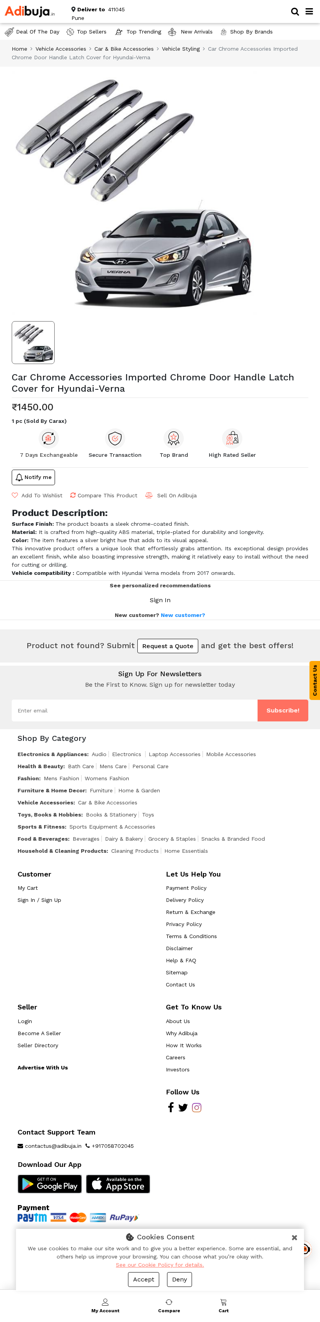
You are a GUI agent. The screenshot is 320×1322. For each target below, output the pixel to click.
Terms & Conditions (191, 936)
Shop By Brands (251, 31)
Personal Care (150, 766)
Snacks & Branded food (233, 839)
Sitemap (177, 972)
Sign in (160, 600)
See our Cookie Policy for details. (160, 1265)
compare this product (107, 495)
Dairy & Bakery (124, 839)
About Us (178, 1021)
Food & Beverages (43, 839)
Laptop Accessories (175, 754)
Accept (143, 1279)
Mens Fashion (61, 778)
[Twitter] (183, 1109)
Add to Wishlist (41, 495)
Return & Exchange (190, 912)
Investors (178, 1069)
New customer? (183, 615)
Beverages (86, 839)
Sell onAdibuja (177, 495)
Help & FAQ (181, 960)
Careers (175, 1057)
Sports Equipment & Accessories (112, 827)
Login (25, 1021)
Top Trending (143, 31)
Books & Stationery (111, 814)
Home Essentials (186, 851)
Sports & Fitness (41, 827)
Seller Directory (38, 1045)
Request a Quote (168, 646)
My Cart (28, 888)
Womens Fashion (107, 778)
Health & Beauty (40, 766)
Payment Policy (186, 888)
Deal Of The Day (37, 31)
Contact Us (180, 984)
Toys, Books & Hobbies (49, 814)
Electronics (127, 754)
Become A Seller (39, 1033)
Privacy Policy (184, 924)
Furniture (101, 790)
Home (19, 49)
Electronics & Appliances (52, 754)
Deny (179, 1279)
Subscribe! (283, 710)
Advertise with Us (43, 1067)
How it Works (184, 1045)
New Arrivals (196, 31)
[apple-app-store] (118, 1183)
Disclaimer (179, 948)
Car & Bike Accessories (124, 49)
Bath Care (81, 766)
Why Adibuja (181, 1033)
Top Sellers (92, 31)
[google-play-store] (50, 1183)
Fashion (28, 778)
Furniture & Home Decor (51, 790)
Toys (148, 814)
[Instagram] (196, 1109)
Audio (99, 754)
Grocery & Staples (172, 839)
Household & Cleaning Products (62, 851)
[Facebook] (171, 1109)
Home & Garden (139, 790)
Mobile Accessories (231, 754)
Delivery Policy (185, 900)
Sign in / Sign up (39, 900)
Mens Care (113, 766)
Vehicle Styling (181, 49)
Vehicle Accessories (61, 49)
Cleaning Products (135, 851)
